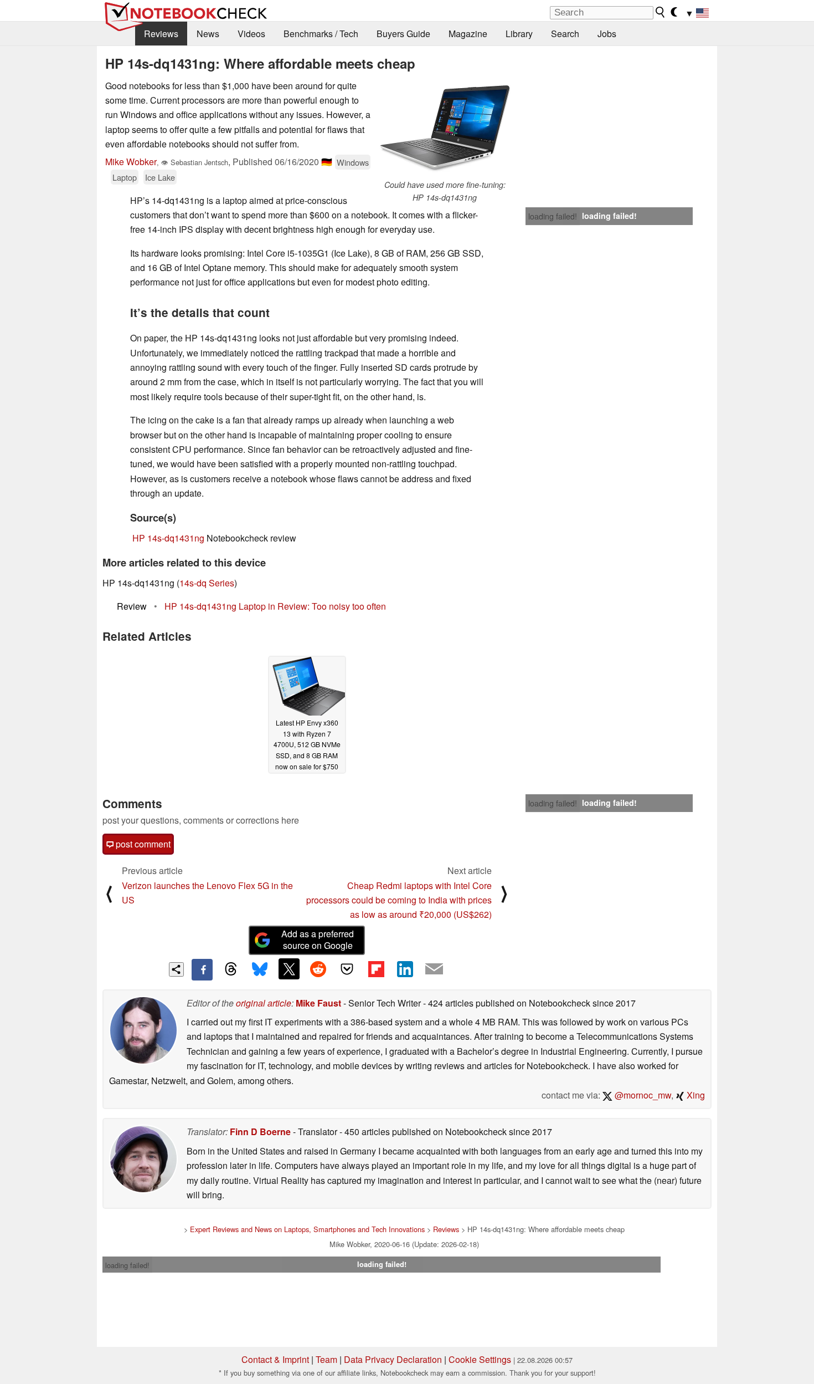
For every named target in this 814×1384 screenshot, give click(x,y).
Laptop (124, 177)
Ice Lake (160, 177)
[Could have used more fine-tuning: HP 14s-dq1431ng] (444, 128)
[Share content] (176, 969)
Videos (251, 33)
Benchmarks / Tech (321, 33)
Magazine (468, 33)
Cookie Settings (480, 1359)
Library (519, 33)
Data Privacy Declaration (393, 1359)
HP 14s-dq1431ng (168, 538)
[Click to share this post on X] (289, 968)
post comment (142, 843)
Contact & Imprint (275, 1359)
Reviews (161, 33)
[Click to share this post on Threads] (230, 969)
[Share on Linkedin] (404, 968)
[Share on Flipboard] (376, 968)
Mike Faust (318, 1003)
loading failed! (552, 216)
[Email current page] (434, 969)
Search (565, 33)
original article (263, 1003)
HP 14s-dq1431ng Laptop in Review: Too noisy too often (275, 606)
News (208, 33)
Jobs (606, 33)
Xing (694, 1095)
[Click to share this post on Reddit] (317, 968)
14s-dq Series (206, 582)
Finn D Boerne (260, 1131)
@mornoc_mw (641, 1095)
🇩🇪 (326, 161)
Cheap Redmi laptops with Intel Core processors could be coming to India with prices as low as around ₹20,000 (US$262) (399, 900)
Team (326, 1359)
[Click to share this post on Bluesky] (259, 969)
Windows (353, 162)
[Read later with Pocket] (347, 968)
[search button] (661, 12)
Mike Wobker (131, 161)
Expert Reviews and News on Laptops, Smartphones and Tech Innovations (307, 1229)
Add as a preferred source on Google (317, 939)
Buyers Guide (403, 33)
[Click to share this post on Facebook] (202, 969)
